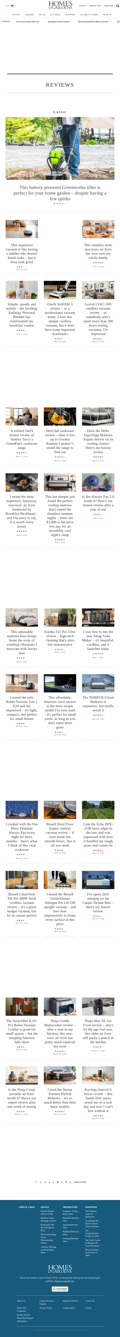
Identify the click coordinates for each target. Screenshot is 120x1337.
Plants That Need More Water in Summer (93, 21)
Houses (16, 15)
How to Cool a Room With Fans (27, 21)
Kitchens (55, 15)
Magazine (109, 6)
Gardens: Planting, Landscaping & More (48, 1250)
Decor (42, 15)
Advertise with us (70, 1301)
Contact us (90, 1301)
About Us (21, 1301)
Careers (88, 1308)
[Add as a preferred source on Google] (60, 1289)
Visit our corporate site (64, 1281)
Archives (80, 1182)
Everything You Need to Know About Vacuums (92, 1224)
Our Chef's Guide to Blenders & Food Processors (92, 1243)
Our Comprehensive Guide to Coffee (92, 1233)
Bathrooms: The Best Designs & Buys (47, 1228)
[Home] (8, 15)
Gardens (29, 15)
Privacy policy (46, 1308)
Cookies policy (68, 1308)
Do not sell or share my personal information (25, 1318)
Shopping (70, 15)
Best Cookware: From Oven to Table (92, 1253)
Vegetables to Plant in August (58, 21)
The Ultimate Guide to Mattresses (91, 1214)
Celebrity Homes (89, 15)
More (106, 15)
